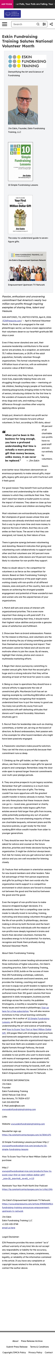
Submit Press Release (17, 1346)
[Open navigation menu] (4, 24)
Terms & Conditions (39, 1346)
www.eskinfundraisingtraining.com (19, 1109)
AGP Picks (7, 4)
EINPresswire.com (12, 320)
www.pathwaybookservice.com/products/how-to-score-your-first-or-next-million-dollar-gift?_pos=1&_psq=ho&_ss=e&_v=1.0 (27, 1175)
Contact (49, 1352)
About (15, 1341)
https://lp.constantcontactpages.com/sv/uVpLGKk (27, 1189)
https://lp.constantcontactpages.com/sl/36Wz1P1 (26, 1134)
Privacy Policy (35, 1352)
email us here (8, 1227)
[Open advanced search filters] (44, 24)
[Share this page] (51, 24)
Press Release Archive (32, 1341)
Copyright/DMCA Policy (14, 1352)
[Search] (38, 24)
